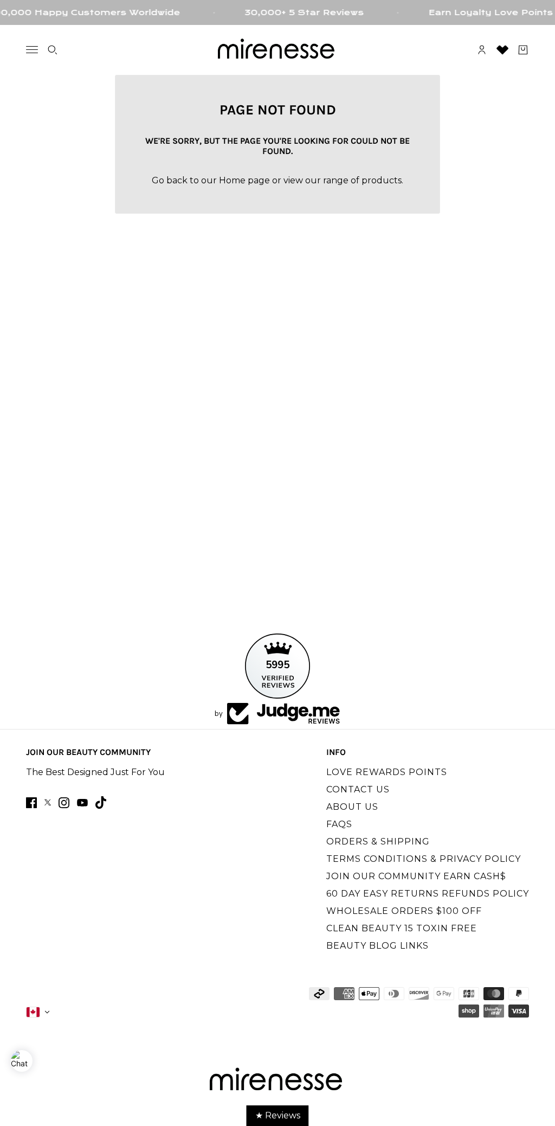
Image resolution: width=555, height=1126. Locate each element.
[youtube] (82, 803)
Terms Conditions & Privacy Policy (423, 859)
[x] (47, 802)
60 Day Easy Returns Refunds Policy (427, 893)
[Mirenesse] (277, 50)
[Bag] (523, 50)
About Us (352, 807)
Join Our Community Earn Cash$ (416, 876)
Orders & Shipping (378, 841)
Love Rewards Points (386, 772)
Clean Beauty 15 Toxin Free (401, 928)
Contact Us (358, 789)
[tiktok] (100, 802)
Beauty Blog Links (377, 946)
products (382, 180)
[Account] (482, 50)
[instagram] (64, 802)
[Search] (53, 50)
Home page (244, 180)
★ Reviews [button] (277, 1115)
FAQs (339, 824)
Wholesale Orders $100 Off (404, 911)
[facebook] (31, 802)
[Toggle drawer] (32, 49)
